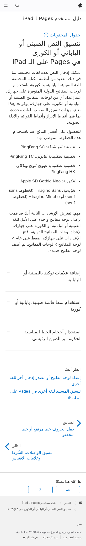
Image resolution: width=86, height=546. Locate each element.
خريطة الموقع (30, 537)
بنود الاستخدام (50, 537)
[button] (17, 6)
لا (40, 489)
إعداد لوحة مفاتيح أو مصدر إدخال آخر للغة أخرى (45, 380)
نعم (68, 489)
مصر (79, 524)
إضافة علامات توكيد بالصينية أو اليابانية (52, 276)
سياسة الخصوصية (72, 537)
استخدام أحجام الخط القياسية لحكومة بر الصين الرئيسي (52, 335)
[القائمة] (5, 6)
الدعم (67, 503)
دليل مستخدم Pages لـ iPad (52, 18)
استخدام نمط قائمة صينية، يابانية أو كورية (48, 306)
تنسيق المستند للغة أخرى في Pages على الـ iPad (45, 394)
